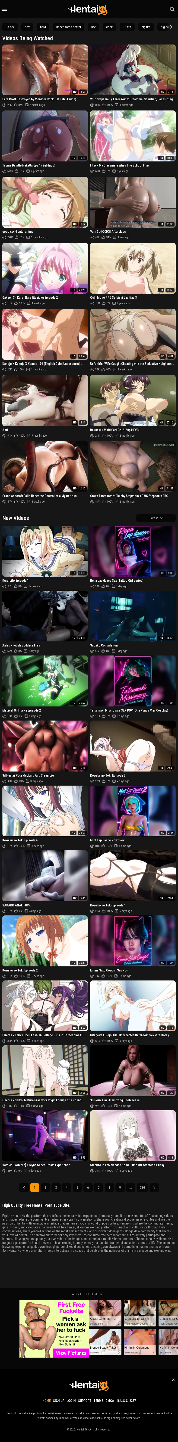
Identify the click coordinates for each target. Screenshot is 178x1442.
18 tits (127, 27)
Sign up (58, 1401)
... (130, 1187)
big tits (146, 27)
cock (109, 27)
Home (46, 1401)
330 (142, 1187)
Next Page (154, 1187)
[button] (170, 27)
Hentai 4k (81, 1429)
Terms (98, 1401)
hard (43, 27)
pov (27, 27)
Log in (71, 1401)
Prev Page (24, 1187)
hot (93, 27)
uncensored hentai (68, 27)
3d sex (10, 27)
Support (84, 1401)
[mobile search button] (172, 9)
